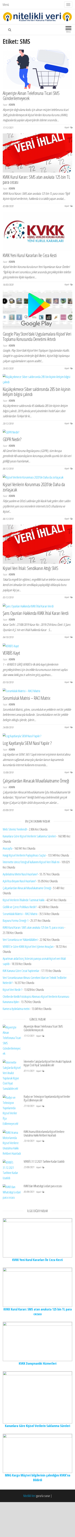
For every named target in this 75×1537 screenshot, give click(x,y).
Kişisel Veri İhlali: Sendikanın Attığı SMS (30, 568)
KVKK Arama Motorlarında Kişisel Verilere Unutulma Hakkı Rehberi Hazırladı (44, 1133)
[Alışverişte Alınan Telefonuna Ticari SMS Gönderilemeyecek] (37, 69)
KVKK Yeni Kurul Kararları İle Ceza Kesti (30, 255)
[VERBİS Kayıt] (11, 645)
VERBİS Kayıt (11, 653)
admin (12, 104)
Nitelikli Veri (29, 1496)
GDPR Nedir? (12, 439)
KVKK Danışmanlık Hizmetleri (37, 1363)
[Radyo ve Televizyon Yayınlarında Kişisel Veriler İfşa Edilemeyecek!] (12, 1110)
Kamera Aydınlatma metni (16, 1008)
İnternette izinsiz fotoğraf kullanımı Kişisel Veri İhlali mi (31, 862)
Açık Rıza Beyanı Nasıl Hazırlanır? (19, 881)
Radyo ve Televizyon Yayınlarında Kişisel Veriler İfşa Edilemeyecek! (47, 1098)
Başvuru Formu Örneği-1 (15, 920)
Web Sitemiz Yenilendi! (15, 829)
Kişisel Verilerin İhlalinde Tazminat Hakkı (23, 900)
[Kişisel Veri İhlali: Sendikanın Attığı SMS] (37, 544)
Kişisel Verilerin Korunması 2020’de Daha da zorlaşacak (34, 487)
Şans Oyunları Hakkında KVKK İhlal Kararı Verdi (35, 613)
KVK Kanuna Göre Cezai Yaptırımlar (21, 970)
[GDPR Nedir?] (11, 432)
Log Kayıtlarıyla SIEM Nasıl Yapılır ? (27, 743)
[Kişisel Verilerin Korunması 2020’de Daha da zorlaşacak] (33, 477)
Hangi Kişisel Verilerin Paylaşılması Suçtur (24, 855)
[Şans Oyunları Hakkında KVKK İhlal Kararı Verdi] (28, 606)
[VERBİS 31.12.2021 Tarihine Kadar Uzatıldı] (12, 1170)
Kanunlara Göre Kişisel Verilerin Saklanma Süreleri (29, 836)
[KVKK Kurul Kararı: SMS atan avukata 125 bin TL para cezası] (37, 152)
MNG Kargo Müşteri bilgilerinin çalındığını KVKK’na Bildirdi (37, 1477)
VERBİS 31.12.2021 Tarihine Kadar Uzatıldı (44, 1161)
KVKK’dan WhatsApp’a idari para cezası (43, 1186)
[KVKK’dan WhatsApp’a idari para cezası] (12, 1192)
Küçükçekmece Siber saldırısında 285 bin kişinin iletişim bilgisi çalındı (36, 392)
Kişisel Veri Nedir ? (12, 989)
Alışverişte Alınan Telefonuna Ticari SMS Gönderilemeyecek (31, 96)
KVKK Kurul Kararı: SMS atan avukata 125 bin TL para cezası (36, 179)
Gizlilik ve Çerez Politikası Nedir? (19, 907)
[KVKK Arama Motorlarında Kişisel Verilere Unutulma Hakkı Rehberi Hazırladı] (12, 1142)
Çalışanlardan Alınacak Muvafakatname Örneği (36, 780)
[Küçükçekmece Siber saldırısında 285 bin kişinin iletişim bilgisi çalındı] (37, 379)
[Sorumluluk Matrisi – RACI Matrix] (21, 691)
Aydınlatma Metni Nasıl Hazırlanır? (20, 874)
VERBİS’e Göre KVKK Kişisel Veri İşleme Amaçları (28, 946)
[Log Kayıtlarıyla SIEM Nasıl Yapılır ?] (22, 735)
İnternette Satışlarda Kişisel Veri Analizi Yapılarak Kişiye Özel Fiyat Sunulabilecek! (47, 1063)
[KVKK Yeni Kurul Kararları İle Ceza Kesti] (37, 231)
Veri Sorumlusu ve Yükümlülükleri (20, 939)
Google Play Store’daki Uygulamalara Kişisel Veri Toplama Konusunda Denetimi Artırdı (37, 336)
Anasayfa (7, 848)
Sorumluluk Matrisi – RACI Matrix (26, 698)
